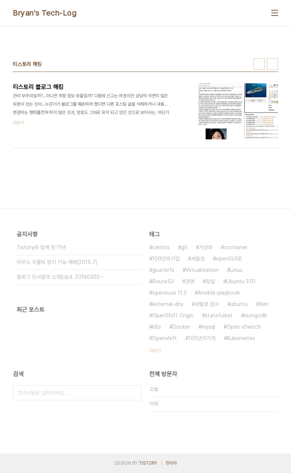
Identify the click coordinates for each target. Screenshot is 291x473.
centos (161, 247)
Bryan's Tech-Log (45, 12)
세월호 (198, 259)
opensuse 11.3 (169, 293)
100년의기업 (166, 259)
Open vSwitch (244, 327)
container (236, 247)
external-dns (167, 304)
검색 (134, 393)
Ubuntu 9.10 (240, 281)
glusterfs (163, 270)
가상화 (206, 247)
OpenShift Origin (173, 315)
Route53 (163, 281)
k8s (156, 327)
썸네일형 (259, 64)
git (184, 247)
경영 (189, 281)
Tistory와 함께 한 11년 (41, 247)
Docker (181, 327)
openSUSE (229, 259)
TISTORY (148, 463)
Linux (236, 270)
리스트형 (272, 64)
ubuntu (239, 304)
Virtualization (202, 270)
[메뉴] (275, 13)
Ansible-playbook (219, 293)
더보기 (155, 350)
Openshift (164, 338)
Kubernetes (241, 338)
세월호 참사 (207, 304)
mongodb (255, 315)
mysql (208, 327)
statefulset (219, 315)
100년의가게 (202, 338)
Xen (264, 304)
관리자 (171, 463)
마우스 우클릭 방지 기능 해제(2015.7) (57, 262)
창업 (210, 281)
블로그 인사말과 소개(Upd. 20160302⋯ (60, 277)
